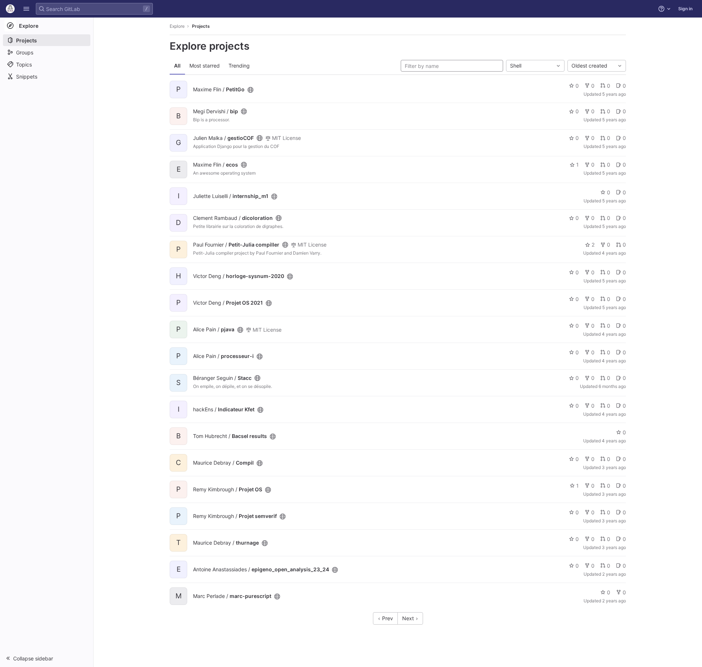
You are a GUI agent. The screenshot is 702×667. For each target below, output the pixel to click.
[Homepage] (10, 8)
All (177, 65)
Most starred (204, 65)
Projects (201, 26)
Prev (387, 618)
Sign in (685, 8)
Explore (177, 26)
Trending (239, 65)
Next (408, 618)
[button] (26, 9)
